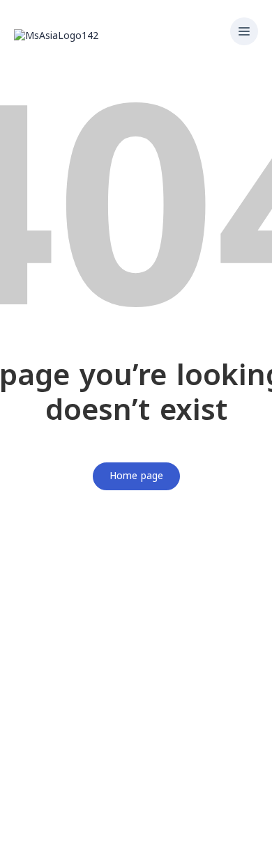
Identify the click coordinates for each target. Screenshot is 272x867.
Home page (136, 476)
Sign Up (81, 846)
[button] (244, 32)
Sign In (116, 846)
